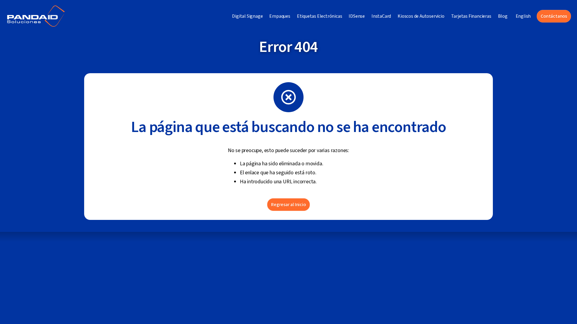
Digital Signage (247, 16)
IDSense (357, 16)
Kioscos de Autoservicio (421, 16)
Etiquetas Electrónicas (319, 16)
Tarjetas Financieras (471, 16)
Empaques (279, 16)
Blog (503, 16)
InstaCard (381, 16)
